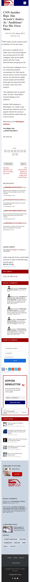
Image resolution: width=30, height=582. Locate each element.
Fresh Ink (13, 36)
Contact (10, 557)
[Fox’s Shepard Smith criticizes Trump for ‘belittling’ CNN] (15, 200)
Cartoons (23, 539)
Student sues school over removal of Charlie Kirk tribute (17, 439)
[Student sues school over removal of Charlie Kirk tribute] (5, 440)
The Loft (13, 546)
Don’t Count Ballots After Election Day (15, 454)
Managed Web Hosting (15, 574)
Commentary (18, 449)
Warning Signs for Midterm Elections (16, 289)
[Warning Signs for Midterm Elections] (5, 424)
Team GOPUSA (16, 563)
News (16, 435)
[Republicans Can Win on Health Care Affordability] (5, 447)
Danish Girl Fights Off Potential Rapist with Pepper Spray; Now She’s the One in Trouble (15, 215)
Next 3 (6, 546)
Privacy (15, 557)
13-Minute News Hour (20, 426)
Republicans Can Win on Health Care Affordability (16, 446)
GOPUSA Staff (9, 33)
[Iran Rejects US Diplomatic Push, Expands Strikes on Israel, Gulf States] (5, 431)
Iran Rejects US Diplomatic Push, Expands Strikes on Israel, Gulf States (17, 298)
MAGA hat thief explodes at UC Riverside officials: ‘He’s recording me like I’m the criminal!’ (14, 192)
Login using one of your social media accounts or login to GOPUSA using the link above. (15, 259)
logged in (15, 250)
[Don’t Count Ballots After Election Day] (5, 455)
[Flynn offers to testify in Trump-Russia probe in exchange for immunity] (15, 223)
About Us (21, 557)
